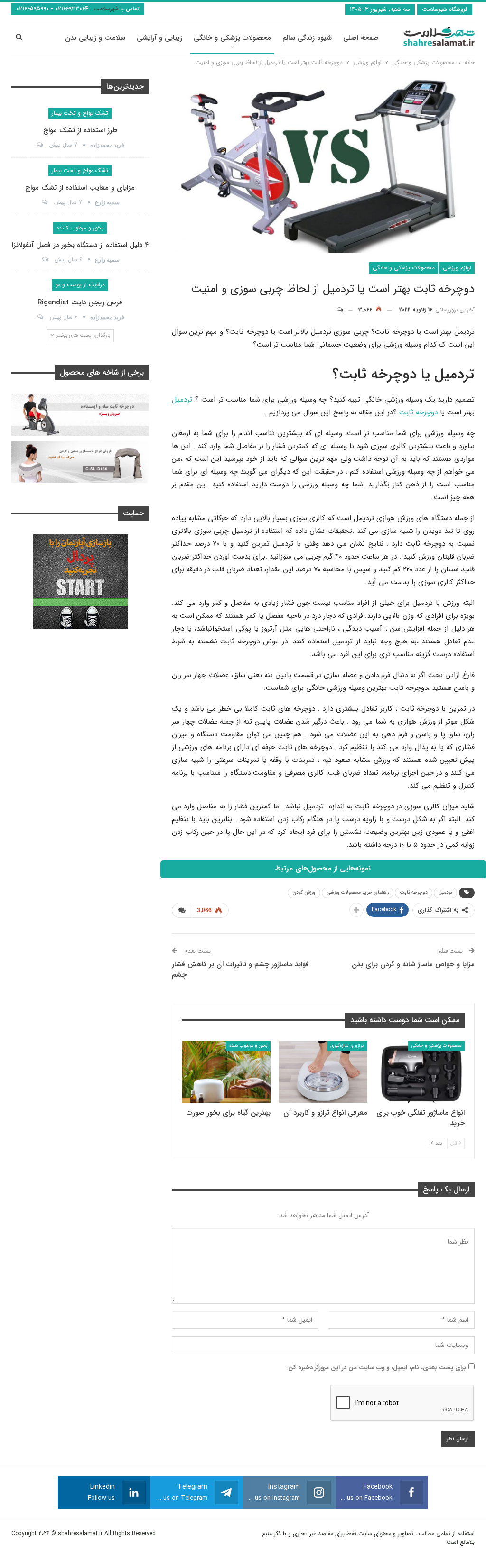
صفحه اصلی (361, 38)
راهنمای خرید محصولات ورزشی (358, 892)
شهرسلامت (105, 8)
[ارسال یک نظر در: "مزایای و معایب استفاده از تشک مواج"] (43, 202)
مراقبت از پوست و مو (80, 284)
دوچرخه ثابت (418, 412)
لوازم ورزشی (457, 267)
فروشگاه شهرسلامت (444, 9)
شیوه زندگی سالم (307, 38)
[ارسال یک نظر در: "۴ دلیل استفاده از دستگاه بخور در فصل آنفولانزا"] (44, 260)
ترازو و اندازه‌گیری (347, 1045)
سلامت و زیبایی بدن (95, 38)
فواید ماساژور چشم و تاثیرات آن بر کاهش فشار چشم (240, 969)
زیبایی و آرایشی (159, 38)
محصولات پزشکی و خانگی (232, 38)
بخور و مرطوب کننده (248, 1045)
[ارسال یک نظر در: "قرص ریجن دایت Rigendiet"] (39, 317)
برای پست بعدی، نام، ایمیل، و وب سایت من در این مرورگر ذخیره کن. (376, 1368)
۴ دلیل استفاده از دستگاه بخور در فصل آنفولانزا (80, 245)
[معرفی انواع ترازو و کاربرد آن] (323, 1072)
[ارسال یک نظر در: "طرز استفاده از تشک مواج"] (39, 145)
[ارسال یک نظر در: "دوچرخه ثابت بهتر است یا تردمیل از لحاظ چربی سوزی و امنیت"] (344, 310)
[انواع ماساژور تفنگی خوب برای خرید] (420, 1072)
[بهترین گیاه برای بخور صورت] (226, 1072)
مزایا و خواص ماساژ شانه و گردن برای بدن (413, 964)
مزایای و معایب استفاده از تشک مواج (80, 187)
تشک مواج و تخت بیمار (80, 113)
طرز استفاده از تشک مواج (80, 130)
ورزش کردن (304, 892)
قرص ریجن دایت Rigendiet (79, 302)
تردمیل (182, 399)
